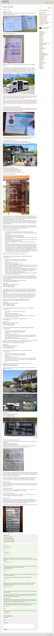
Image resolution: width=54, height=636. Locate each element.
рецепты (41, 58)
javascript (41, 59)
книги (40, 39)
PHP (40, 36)
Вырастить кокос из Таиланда (8, 541)
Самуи (40, 40)
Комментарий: (5, 622)
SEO (40, 45)
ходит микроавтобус (13, 70)
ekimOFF (5, 1)
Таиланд (41, 31)
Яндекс (40, 52)
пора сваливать (42, 53)
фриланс (41, 67)
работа (40, 34)
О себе (47, 2)
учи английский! (44, 28)
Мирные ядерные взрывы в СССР (45, 22)
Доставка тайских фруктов (8, 538)
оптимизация (41, 48)
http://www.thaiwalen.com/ (12, 443)
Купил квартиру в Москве (43, 23)
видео (40, 49)
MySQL (40, 47)
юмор (40, 50)
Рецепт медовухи (42, 13)
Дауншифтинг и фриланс (43, 15)
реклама (41, 57)
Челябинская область (43, 43)
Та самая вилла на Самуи (8, 536)
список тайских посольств (10, 235)
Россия (40, 38)
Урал (40, 66)
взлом (40, 68)
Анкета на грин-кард (42, 19)
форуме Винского (29, 278)
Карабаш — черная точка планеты (45, 14)
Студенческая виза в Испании (8, 539)
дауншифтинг (42, 44)
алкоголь (41, 63)
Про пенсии (41, 24)
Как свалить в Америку (43, 17)
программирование (43, 54)
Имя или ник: (5, 617)
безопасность (42, 62)
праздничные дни (8, 236)
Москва (40, 35)
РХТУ (40, 64)
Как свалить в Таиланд (43, 18)
